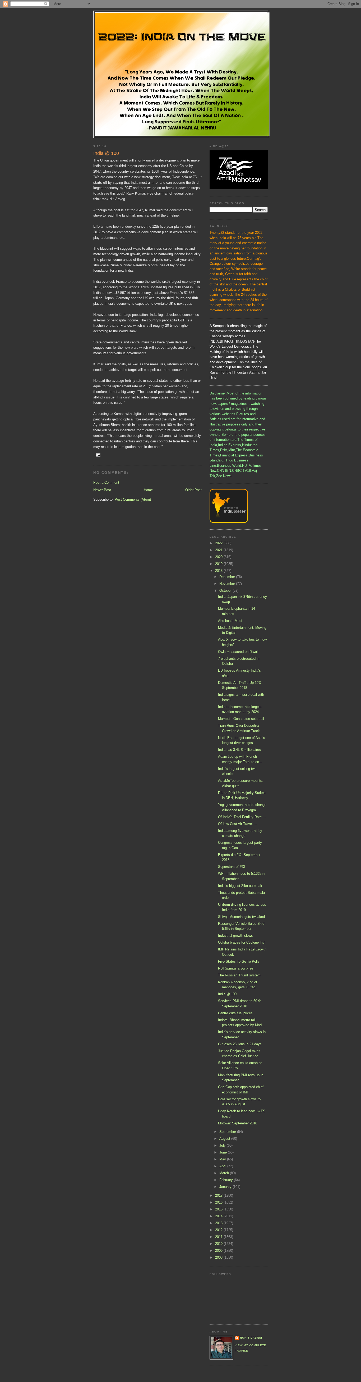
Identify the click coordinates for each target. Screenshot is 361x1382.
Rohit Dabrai (251, 1337)
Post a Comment (106, 482)
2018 (219, 571)
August (225, 1139)
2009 (219, 1251)
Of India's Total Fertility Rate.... (242, 817)
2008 (219, 1257)
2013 (219, 1223)
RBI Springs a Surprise (235, 968)
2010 (219, 1244)
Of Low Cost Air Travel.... (237, 824)
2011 (219, 1237)
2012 (219, 1230)
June (223, 1152)
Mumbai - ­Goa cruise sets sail (241, 719)
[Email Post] (98, 455)
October (226, 591)
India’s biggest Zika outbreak (240, 886)
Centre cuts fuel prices (235, 1013)
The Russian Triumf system (239, 975)
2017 (219, 1195)
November (227, 584)
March (224, 1173)
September (228, 1132)
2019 (219, 564)
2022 (219, 543)
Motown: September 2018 (237, 1123)
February (226, 1180)
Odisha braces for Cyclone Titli (241, 942)
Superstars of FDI (231, 867)
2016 (219, 1202)
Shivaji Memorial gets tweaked (241, 917)
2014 (219, 1216)
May (223, 1159)
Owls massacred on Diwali (238, 652)
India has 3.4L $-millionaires (239, 750)
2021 (219, 550)
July (223, 1145)
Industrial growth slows (235, 935)
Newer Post (102, 490)
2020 (219, 557)
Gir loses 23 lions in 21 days (240, 1044)
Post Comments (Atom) (133, 499)
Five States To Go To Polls (239, 961)
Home (148, 490)
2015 (219, 1209)
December (227, 577)
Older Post (193, 490)
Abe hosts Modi (230, 621)
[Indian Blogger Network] (229, 522)
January (226, 1187)
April (223, 1166)
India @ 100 (227, 994)
